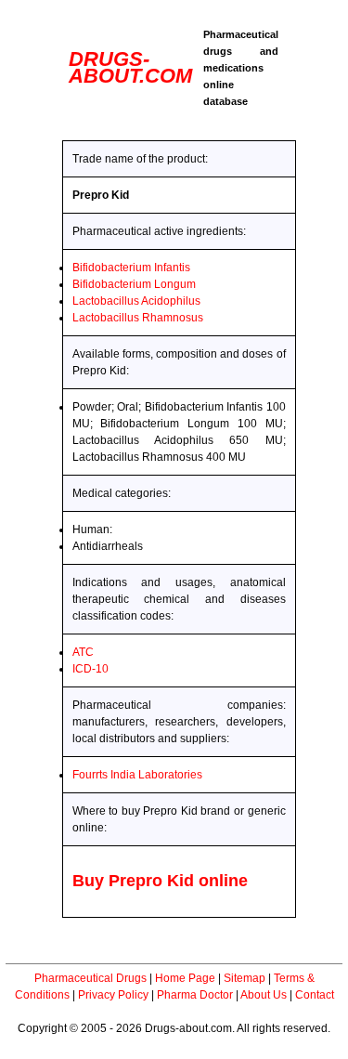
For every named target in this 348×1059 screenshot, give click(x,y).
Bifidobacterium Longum (134, 284)
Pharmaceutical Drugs (90, 978)
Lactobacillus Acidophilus (136, 300)
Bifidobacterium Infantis (131, 267)
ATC (83, 652)
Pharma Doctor (195, 994)
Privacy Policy (113, 994)
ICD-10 (90, 668)
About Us (263, 994)
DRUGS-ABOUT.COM (130, 67)
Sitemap (244, 978)
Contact (314, 994)
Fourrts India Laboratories (137, 774)
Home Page (185, 978)
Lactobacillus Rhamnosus (137, 317)
